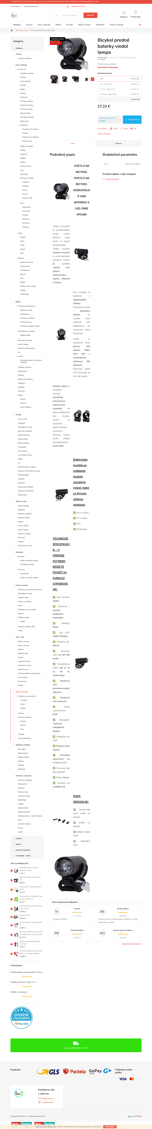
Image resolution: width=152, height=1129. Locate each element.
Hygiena (23, 158)
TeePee (20, 459)
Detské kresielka (23, 443)
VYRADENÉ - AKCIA (23, 856)
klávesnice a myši (26, 310)
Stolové (25, 194)
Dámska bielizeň (23, 757)
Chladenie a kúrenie (26, 73)
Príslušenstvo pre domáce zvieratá (30, 590)
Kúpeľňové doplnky (26, 105)
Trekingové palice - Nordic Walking (30, 816)
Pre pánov (21, 570)
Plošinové (25, 219)
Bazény (22, 282)
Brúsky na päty (23, 530)
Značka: (104, 134)
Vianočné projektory (25, 58)
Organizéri (21, 423)
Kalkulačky (21, 383)
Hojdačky (21, 479)
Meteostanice (22, 371)
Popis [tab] (73, 143)
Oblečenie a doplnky (23, 745)
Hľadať (90, 15)
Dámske (23, 721)
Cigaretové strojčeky (23, 850)
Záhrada (20, 258)
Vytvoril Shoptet (136, 1116)
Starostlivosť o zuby (25, 546)
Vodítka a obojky (23, 617)
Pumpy (20, 828)
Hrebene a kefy (23, 597)
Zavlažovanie (24, 294)
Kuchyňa (23, 77)
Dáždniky (21, 765)
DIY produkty (22, 451)
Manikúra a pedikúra (25, 514)
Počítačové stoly (25, 322)
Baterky (20, 395)
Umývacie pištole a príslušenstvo (29, 673)
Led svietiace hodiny (25, 455)
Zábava (18, 844)
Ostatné (25, 133)
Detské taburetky (24, 435)
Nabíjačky (21, 387)
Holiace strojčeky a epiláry (29, 560)
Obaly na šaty (27, 141)
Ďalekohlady (22, 800)
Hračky (20, 631)
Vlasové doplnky (23, 506)
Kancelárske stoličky (27, 117)
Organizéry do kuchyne (30, 129)
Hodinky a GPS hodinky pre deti (29, 471)
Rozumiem (110, 1127)
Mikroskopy (24, 174)
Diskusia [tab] (118, 143)
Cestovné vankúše (24, 824)
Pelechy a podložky (24, 601)
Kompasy (21, 788)
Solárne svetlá (27, 198)
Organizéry (24, 125)
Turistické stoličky (24, 796)
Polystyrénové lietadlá (25, 487)
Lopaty (20, 832)
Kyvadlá (22, 85)
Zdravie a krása (21, 501)
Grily (21, 278)
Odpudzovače (25, 266)
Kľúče (22, 241)
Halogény (25, 186)
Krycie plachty (23, 677)
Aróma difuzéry (25, 81)
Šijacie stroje (24, 121)
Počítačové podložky (27, 318)
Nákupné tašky (25, 113)
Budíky (22, 89)
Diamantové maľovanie (25, 491)
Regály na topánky (26, 146)
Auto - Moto (20, 637)
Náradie (22, 274)
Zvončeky (23, 700)
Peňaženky (21, 769)
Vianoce (18, 54)
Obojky (22, 621)
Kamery (20, 356)
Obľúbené (19, 48)
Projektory (25, 182)
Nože (19, 820)
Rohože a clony (23, 669)
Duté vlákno (22, 749)
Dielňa (20, 233)
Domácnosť (22, 69)
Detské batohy (23, 439)
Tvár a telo (21, 538)
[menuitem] (16, 24)
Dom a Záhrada (21, 65)
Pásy (22, 729)
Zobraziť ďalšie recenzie (131, 944)
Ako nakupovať (15, 6)
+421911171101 (47, 1102)
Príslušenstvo (24, 270)
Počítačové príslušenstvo (26, 306)
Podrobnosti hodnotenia (127, 57)
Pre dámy (21, 556)
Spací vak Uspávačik (25, 431)
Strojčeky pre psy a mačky (27, 609)
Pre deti (18, 415)
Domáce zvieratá (22, 585)
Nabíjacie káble (25, 335)
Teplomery (23, 154)
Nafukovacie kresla (26, 262)
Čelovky (22, 399)
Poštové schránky (26, 109)
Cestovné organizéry (25, 780)
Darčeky (19, 838)
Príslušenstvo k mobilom (26, 331)
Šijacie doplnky (23, 753)
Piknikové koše (23, 792)
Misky (20, 605)
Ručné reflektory (26, 407)
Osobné (25, 215)
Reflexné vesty (23, 653)
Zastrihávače (24, 574)
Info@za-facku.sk (48, 1098)
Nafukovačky (22, 495)
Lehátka (23, 290)
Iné (19, 352)
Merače (22, 249)
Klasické (23, 403)
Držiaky (22, 162)
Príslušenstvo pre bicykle (26, 696)
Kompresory (22, 681)
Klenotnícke (26, 207)
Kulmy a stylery (23, 526)
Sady (22, 253)
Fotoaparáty (22, 447)
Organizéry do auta (24, 665)
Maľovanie (21, 483)
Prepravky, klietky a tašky (26, 627)
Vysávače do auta (24, 661)
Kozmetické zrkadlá (26, 564)
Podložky (21, 734)
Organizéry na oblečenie (30, 137)
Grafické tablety (23, 475)
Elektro (18, 302)
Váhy (22, 203)
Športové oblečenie (24, 717)
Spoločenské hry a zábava (27, 467)
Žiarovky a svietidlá (26, 178)
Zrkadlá (20, 657)
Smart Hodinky (23, 344)
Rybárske (25, 227)
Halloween (23, 97)
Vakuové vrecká (25, 166)
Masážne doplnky (24, 518)
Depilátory (21, 510)
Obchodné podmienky (31, 6)
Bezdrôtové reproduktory (26, 348)
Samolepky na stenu (25, 427)
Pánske (22, 725)
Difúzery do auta (23, 641)
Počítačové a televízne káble (29, 326)
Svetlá (22, 245)
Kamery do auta (23, 645)
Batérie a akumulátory (25, 379)
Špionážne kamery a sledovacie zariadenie (31, 361)
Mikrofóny (21, 391)
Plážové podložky (24, 812)
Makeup (20, 522)
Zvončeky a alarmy (26, 101)
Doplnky (23, 93)
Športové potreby (22, 692)
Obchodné (26, 223)
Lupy (22, 170)
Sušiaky (22, 150)
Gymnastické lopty (24, 738)
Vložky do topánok (24, 534)
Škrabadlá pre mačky (25, 593)
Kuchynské (26, 211)
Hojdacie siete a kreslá (27, 286)
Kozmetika (19, 552)
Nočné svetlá (22, 419)
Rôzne (24, 190)
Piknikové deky (23, 808)
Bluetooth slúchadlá (25, 340)
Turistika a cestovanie (23, 776)
